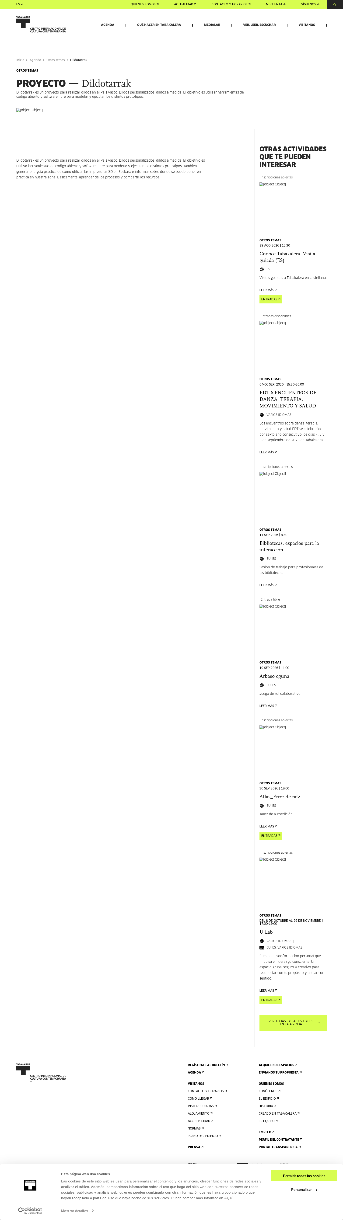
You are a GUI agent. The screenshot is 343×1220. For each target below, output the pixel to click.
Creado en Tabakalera (278, 1113)
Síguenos (308, 4)
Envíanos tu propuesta (279, 1072)
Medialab (212, 25)
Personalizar (301, 1189)
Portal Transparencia (278, 1147)
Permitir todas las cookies (304, 1176)
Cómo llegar (198, 1098)
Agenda (107, 25)
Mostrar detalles (74, 1211)
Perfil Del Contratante (279, 1139)
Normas (194, 1128)
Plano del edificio (203, 1136)
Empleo (265, 1132)
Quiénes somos (143, 4)
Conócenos (268, 1091)
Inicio (20, 60)
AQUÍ (229, 1198)
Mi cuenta (274, 4)
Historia (266, 1106)
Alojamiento (199, 1113)
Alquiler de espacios (276, 1065)
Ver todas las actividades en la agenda (291, 1023)
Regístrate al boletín (206, 1065)
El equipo (267, 1121)
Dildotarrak (25, 160)
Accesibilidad (199, 1121)
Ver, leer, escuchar (259, 25)
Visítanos (307, 25)
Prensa (194, 1147)
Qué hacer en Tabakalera (159, 25)
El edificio (267, 1098)
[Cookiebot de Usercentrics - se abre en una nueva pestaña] (30, 1210)
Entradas (269, 299)
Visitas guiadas (201, 1106)
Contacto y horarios (230, 4)
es (18, 4)
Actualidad (183, 4)
